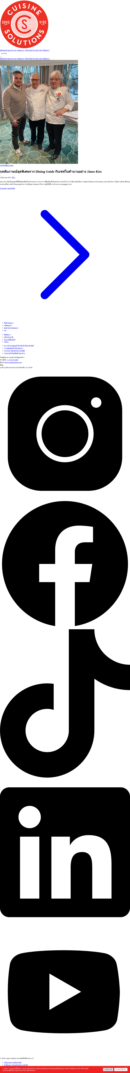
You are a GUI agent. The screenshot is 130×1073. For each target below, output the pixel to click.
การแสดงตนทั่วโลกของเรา (13, 348)
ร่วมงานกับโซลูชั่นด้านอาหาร (14, 353)
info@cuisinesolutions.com (13, 362)
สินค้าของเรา (9, 323)
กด (5, 330)
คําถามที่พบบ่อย (9, 339)
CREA (6, 342)
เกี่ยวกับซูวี (29, 50)
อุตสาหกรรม (11, 50)
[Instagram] (65, 498)
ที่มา (13, 177)
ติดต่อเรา (46, 50)
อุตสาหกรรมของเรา (11, 328)
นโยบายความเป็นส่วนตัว (13, 1062)
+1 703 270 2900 (12, 360)
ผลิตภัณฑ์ (3, 50)
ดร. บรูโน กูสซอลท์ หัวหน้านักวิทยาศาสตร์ (19, 345)
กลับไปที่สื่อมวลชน (6, 165)
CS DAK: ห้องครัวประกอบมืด (14, 351)
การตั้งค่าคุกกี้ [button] (108, 1069)
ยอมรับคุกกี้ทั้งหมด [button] (120, 1069)
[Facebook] (65, 628)
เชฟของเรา (21, 50)
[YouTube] (65, 1056)
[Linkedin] (65, 777)
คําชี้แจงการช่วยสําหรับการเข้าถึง (16, 1065)
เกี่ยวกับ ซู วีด (8, 337)
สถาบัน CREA (38, 50)
